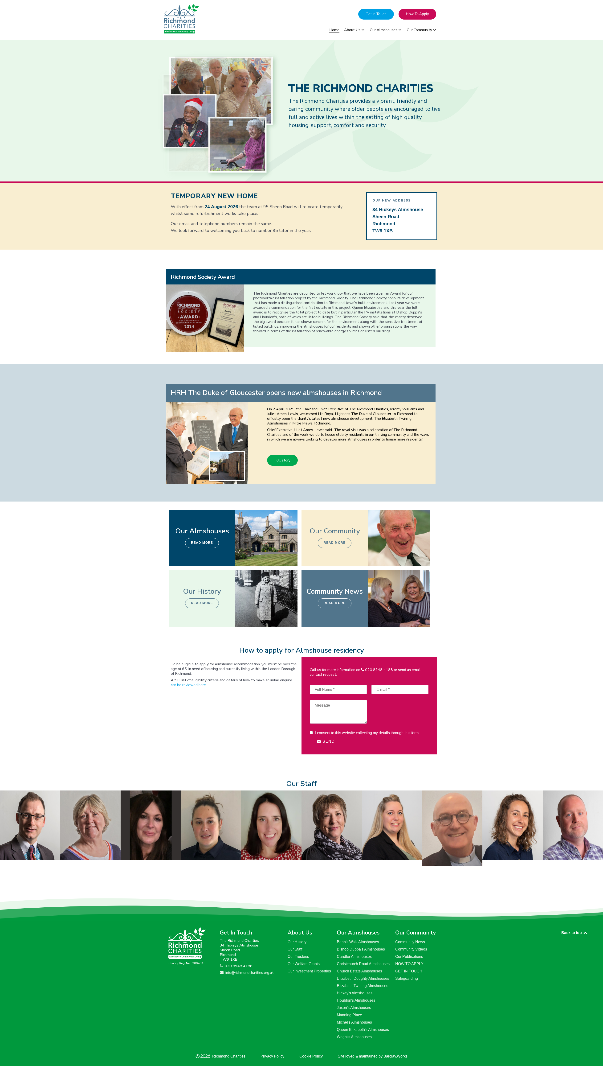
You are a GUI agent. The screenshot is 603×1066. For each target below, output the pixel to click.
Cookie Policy (311, 1056)
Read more (202, 542)
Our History (297, 942)
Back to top (572, 933)
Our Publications (409, 957)
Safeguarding (406, 978)
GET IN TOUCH (408, 971)
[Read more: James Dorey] (30, 825)
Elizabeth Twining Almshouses (362, 986)
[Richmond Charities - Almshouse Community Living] (202, 18)
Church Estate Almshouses (359, 971)
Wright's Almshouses (354, 1037)
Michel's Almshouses (354, 1022)
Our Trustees (298, 957)
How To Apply (417, 14)
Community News (410, 942)
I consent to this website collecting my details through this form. (367, 733)
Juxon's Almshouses (354, 1008)
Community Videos (411, 949)
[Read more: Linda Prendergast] (332, 825)
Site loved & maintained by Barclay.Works (372, 1056)
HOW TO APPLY (409, 964)
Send (328, 741)
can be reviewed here (188, 684)
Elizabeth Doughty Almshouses (363, 978)
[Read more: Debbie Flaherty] (90, 825)
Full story (282, 460)
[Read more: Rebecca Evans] (151, 825)
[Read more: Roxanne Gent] (211, 825)
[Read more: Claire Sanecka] (392, 825)
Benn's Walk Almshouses (358, 942)
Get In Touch (376, 14)
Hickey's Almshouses (354, 993)
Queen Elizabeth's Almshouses (363, 1030)
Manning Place (349, 1015)
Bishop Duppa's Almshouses (361, 949)
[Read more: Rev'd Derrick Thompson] (452, 828)
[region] (301, 110)
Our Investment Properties (309, 971)
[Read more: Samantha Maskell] (271, 825)
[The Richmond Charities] (187, 942)
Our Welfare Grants (304, 964)
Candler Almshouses (354, 957)
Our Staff (295, 949)
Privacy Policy (272, 1056)
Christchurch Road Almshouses (363, 964)
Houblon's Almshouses (356, 1000)
